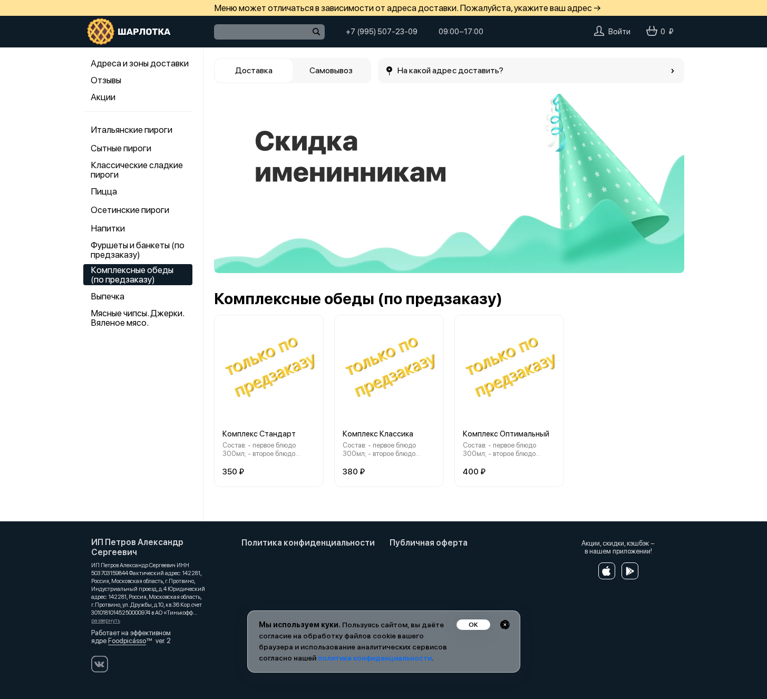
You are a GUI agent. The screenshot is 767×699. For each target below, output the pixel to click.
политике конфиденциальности (375, 658)
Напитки (108, 228)
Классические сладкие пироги (137, 170)
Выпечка (107, 296)
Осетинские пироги (130, 210)
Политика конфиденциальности (308, 543)
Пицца (104, 191)
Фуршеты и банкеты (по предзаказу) (138, 250)
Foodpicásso (127, 641)
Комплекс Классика (378, 434)
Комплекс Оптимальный (506, 434)
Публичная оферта (429, 543)
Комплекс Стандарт (259, 434)
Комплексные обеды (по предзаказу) (132, 275)
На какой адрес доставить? (450, 70)
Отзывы (106, 80)
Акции (103, 97)
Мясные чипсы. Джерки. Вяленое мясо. (137, 318)
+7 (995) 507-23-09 (382, 31)
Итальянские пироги (131, 129)
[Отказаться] (505, 624)
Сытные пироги (121, 148)
